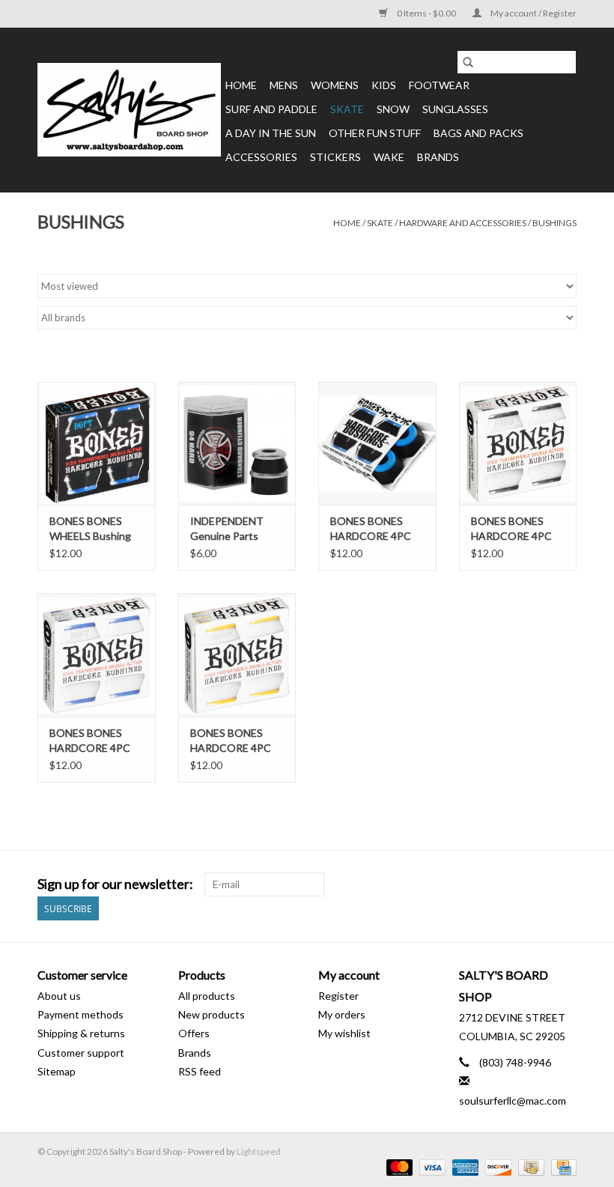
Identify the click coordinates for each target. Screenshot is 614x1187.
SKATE (347, 109)
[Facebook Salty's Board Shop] (538, 884)
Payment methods (80, 1014)
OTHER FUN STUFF (375, 133)
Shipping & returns (81, 1033)
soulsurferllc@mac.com (512, 1100)
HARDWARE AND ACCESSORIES (462, 222)
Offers (194, 1033)
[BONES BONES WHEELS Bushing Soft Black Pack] (96, 444)
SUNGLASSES (455, 109)
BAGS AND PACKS (478, 133)
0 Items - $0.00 (426, 13)
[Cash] (529, 1166)
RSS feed (199, 1071)
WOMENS (335, 85)
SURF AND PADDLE (271, 109)
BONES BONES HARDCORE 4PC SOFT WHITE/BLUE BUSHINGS (89, 741)
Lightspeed (259, 1151)
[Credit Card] (561, 1166)
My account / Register (533, 13)
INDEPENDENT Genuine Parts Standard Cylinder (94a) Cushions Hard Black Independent (232, 529)
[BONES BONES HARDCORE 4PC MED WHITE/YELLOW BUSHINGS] (237, 655)
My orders (341, 1014)
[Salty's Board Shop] (129, 110)
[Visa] (430, 1166)
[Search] (468, 62)
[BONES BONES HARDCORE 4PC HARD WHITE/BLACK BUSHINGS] (518, 444)
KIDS (383, 85)
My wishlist (344, 1033)
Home (241, 85)
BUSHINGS (554, 222)
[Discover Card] (496, 1166)
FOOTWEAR (439, 85)
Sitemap (56, 1071)
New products (211, 1014)
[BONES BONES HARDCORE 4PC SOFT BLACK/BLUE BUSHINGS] (377, 444)
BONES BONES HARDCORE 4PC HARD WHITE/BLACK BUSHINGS (511, 529)
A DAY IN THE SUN (270, 133)
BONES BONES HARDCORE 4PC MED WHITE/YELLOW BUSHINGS (230, 741)
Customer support (80, 1052)
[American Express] (463, 1166)
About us (59, 995)
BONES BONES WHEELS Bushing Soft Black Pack (90, 529)
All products (206, 995)
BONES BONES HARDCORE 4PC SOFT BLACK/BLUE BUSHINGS (377, 529)
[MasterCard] (397, 1166)
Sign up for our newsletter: (115, 884)
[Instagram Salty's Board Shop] (565, 884)
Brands (438, 157)
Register (338, 995)
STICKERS (335, 157)
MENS (284, 85)
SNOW (393, 109)
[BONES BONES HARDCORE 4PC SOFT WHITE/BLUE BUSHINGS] (96, 655)
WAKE (389, 157)
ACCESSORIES (261, 157)
